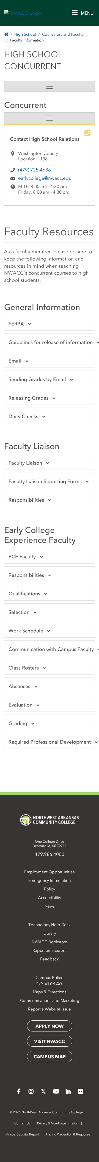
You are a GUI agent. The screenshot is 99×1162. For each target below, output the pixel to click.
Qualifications (24, 594)
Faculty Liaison (25, 463)
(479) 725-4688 (34, 170)
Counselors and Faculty (62, 34)
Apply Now (49, 1026)
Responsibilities (26, 500)
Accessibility (49, 897)
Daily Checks (23, 416)
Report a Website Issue (49, 1009)
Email (15, 361)
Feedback (49, 959)
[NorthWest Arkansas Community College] (49, 820)
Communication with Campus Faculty (51, 649)
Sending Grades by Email (37, 379)
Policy (49, 889)
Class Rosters (24, 668)
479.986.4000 (49, 854)
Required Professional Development (50, 742)
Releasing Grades (28, 398)
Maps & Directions (50, 991)
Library (49, 933)
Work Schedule (26, 631)
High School (25, 34)
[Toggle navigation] (49, 86)
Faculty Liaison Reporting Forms (45, 481)
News (50, 906)
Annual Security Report (22, 1134)
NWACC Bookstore (49, 941)
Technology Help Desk (49, 924)
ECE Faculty (22, 557)
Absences (19, 686)
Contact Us (22, 1123)
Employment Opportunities (49, 871)
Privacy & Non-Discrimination (57, 1123)
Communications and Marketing (49, 1000)
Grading (18, 723)
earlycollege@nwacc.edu (45, 178)
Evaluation (20, 705)
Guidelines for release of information (51, 342)
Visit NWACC (49, 1041)
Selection (19, 612)
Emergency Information (49, 880)
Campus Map (50, 1056)
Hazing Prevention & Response (68, 1134)
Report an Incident (49, 950)
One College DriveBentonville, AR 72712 (50, 843)
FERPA (16, 324)
